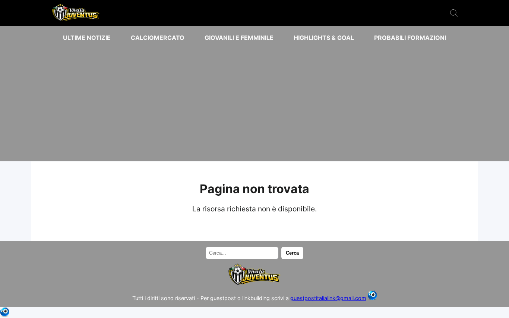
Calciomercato (157, 37)
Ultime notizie (87, 37)
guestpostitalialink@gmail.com (328, 298)
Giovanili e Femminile (239, 37)
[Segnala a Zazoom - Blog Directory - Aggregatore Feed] (372, 298)
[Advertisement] (254, 101)
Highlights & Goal (324, 37)
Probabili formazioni (410, 37)
